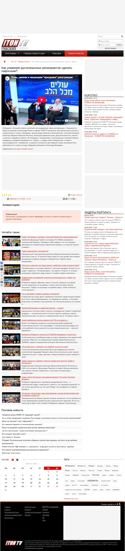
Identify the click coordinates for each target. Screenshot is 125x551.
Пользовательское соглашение (34, 548)
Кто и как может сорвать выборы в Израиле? (40, 294)
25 (14, 486)
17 (6, 482)
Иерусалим (85, 475)
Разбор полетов (76, 53)
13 (31, 479)
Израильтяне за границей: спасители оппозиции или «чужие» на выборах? (48, 279)
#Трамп (91, 465)
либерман (94, 485)
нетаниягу (104, 485)
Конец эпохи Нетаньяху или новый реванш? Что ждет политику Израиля (48, 378)
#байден (100, 466)
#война (108, 466)
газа (66, 481)
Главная (7, 507)
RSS (14, 48)
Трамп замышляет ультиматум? (35, 251)
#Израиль (70, 465)
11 (14, 479)
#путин (75, 470)
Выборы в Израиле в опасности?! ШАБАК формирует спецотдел (49, 334)
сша (101, 489)
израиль (92, 480)
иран (115, 481)
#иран (67, 470)
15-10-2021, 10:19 (24, 199)
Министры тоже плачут (11, 453)
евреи (73, 481)
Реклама (28, 515)
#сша (107, 470)
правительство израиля (73, 489)
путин (87, 489)
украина (116, 489)
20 (31, 482)
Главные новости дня (34, 53)
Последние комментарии (13, 515)
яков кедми (82, 494)
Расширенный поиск (12, 512)
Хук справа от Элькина (11, 437)
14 (40, 479)
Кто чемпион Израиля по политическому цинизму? (22, 424)
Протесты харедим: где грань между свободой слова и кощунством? (50, 265)
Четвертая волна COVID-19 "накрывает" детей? (21, 415)
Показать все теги (71, 498)
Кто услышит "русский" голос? (14, 434)
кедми (67, 485)
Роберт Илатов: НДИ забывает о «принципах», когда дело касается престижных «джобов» (38, 446)
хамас (67, 494)
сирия (95, 489)
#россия (91, 470)
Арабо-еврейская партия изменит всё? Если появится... (45, 320)
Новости (7, 510)
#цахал (76, 475)
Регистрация (110, 48)
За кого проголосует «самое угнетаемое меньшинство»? (25, 430)
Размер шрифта (107, 504)
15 (48, 479)
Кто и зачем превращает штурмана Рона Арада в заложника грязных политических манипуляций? (41, 418)
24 (6, 486)
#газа (116, 465)
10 (6, 479)
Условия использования (33, 512)
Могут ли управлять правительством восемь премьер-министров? (28, 427)
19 (23, 482)
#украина (115, 470)
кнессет (74, 485)
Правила (28, 510)
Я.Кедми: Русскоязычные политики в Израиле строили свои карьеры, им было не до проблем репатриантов (39, 442)
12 (23, 479)
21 (40, 482)
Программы (10, 53)
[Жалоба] (64, 199)
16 (57, 479)
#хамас (67, 475)
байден (111, 475)
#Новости (82, 465)
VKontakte (8, 48)
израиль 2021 (106, 481)
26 (23, 486)
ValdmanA (13, 199)
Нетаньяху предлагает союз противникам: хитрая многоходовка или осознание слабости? (50, 394)
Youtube (2, 48)
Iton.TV (14, 542)
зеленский (81, 481)
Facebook (5, 48)
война (119, 475)
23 (57, 482)
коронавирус (84, 485)
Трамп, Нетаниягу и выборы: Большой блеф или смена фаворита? (50, 237)
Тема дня (56, 53)
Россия (95, 474)
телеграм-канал (26, 148)
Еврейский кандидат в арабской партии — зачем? (43, 308)
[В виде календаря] (13, 459)
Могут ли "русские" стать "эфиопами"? (17, 421)
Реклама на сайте (7, 36)
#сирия (99, 470)
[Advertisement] (62, 16)
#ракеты (83, 470)
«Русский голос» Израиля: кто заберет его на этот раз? (45, 347)
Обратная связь (22, 36)
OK (11, 48)
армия (104, 475)
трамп (108, 489)
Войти (119, 44)
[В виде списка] (17, 459)
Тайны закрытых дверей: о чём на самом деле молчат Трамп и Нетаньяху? (48, 362)
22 (48, 482)
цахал (74, 494)
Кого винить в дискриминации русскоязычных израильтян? (25, 449)
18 (14, 482)
